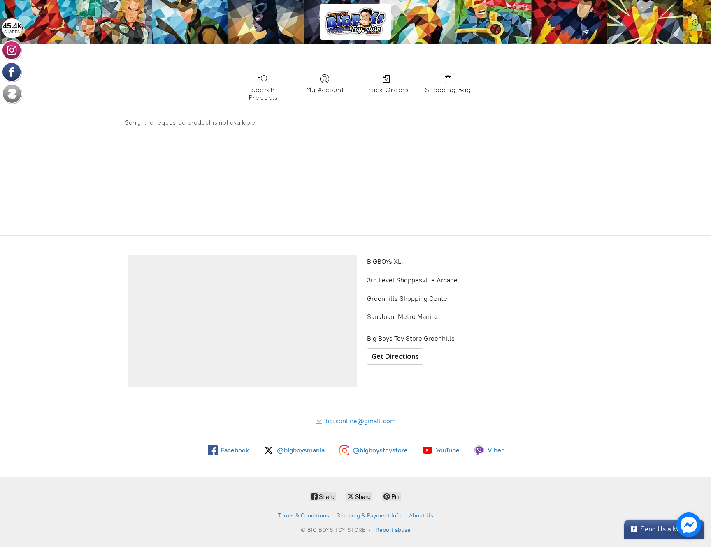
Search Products (263, 93)
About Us (421, 515)
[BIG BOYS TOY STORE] (355, 22)
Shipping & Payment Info (369, 515)
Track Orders (386, 89)
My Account (325, 89)
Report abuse (393, 529)
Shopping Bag (448, 89)
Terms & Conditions (303, 515)
